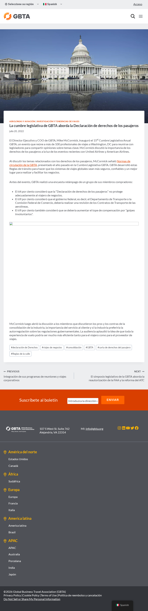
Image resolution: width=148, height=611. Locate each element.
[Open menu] (140, 16)
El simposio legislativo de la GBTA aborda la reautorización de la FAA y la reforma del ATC (116, 376)
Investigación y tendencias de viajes (58, 121)
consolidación (73, 347)
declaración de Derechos (24, 347)
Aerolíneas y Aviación (22, 121)
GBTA (89, 347)
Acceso (137, 4)
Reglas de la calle (20, 353)
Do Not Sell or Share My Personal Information (32, 599)
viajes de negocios (52, 347)
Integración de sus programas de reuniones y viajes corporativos (35, 376)
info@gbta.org (94, 428)
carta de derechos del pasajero (114, 347)
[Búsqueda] (133, 16)
